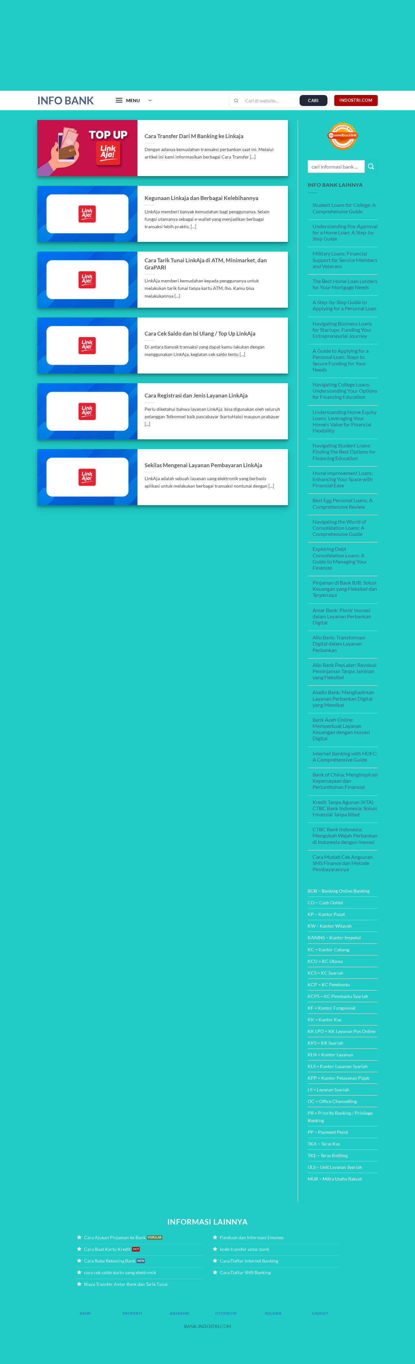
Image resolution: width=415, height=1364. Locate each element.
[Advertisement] (194, 45)
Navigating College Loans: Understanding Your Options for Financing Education (345, 390)
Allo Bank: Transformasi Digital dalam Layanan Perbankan (339, 643)
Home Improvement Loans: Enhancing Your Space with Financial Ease (343, 479)
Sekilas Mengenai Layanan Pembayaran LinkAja (203, 465)
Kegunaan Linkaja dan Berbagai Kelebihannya (201, 198)
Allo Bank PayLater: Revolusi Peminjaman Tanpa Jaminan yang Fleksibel (344, 671)
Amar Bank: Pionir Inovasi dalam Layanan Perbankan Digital (342, 616)
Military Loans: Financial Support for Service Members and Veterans (345, 259)
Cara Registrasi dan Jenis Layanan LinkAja (196, 395)
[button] (133, 100)
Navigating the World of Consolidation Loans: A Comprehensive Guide (339, 527)
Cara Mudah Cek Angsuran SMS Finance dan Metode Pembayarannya (343, 863)
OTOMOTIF (226, 1313)
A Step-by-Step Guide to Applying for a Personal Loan (344, 305)
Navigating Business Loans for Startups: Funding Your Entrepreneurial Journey (342, 329)
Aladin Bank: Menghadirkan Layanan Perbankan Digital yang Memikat (343, 698)
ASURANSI (179, 1313)
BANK (85, 1313)
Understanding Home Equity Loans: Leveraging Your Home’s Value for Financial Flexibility (344, 421)
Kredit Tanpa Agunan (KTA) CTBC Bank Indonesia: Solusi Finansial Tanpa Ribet (345, 808)
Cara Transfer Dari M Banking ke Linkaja (194, 136)
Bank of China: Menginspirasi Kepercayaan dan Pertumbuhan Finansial (345, 780)
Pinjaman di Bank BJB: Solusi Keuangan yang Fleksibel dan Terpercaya (345, 588)
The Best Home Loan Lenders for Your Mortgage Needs (345, 284)
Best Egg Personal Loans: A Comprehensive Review (343, 503)
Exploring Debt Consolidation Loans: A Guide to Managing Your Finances (340, 558)
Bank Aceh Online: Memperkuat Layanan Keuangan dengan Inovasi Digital (341, 729)
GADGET (320, 1313)
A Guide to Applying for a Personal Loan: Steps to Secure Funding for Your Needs (341, 360)
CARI (313, 100)
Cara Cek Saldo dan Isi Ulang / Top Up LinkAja (200, 333)
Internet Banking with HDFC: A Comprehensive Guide (345, 756)
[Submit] (371, 166)
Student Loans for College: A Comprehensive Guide (344, 208)
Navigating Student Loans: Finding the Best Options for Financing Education (344, 451)
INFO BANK (65, 100)
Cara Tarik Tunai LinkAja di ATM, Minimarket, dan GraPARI (206, 264)
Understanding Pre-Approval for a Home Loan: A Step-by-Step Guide (345, 232)
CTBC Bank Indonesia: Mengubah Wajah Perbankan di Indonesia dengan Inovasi (345, 835)
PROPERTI (132, 1313)
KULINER (273, 1313)
